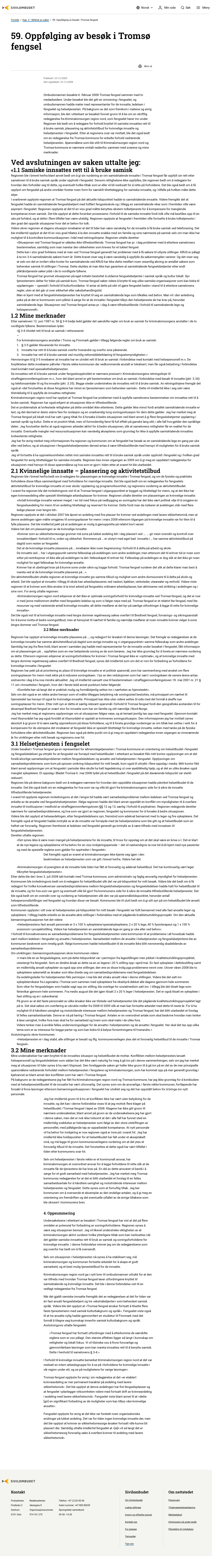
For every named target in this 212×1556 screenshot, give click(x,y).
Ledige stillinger (133, 1507)
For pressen (131, 1529)
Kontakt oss (131, 1522)
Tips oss (129, 1543)
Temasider (130, 1536)
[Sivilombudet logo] (18, 7)
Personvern (174, 1500)
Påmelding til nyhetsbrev (181, 1529)
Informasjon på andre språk (182, 1522)
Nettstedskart (175, 1514)
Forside (15, 20)
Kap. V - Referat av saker (35, 20)
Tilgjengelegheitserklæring (181, 1507)
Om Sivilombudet (134, 1500)
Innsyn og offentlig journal (138, 1514)
